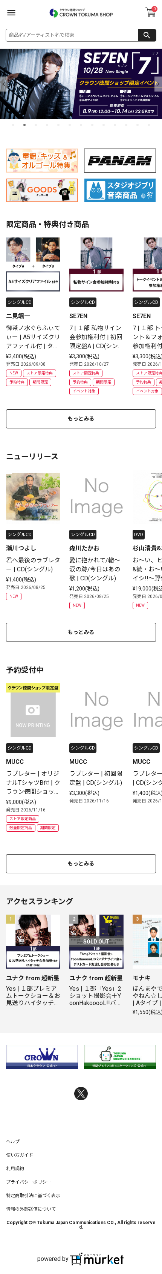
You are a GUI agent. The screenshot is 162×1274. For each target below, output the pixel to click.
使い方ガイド (19, 1155)
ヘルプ (13, 1141)
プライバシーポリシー (28, 1182)
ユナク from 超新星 (33, 978)
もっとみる (81, 419)
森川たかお (84, 548)
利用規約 (15, 1168)
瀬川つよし (21, 548)
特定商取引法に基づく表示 (33, 1195)
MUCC (15, 761)
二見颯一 (18, 316)
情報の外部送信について (31, 1209)
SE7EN (78, 316)
